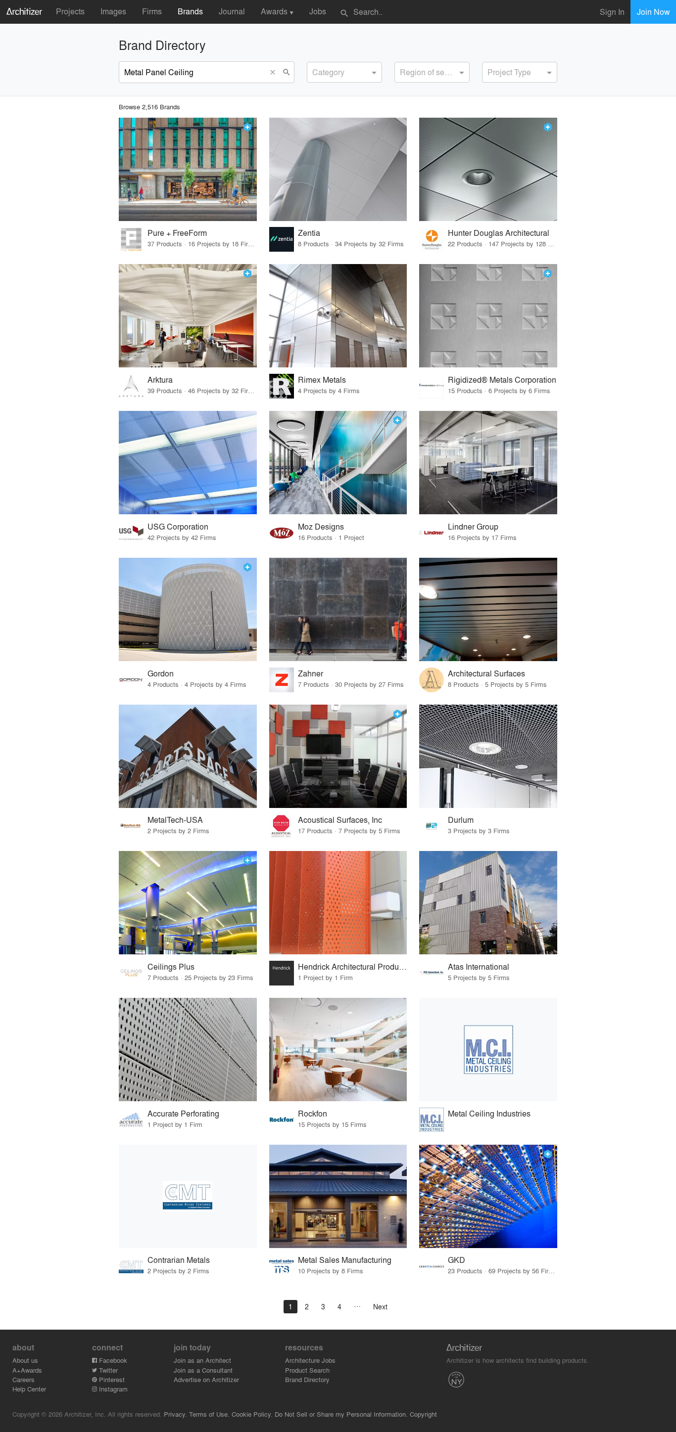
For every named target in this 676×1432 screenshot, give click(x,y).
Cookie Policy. (252, 1414)
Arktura (160, 379)
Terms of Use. (209, 1414)
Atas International (478, 966)
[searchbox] (315, 70)
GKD (456, 1259)
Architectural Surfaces (486, 673)
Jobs (317, 11)
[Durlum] (488, 756)
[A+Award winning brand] (247, 127)
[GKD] (488, 1196)
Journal (232, 11)
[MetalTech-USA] (188, 756)
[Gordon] (188, 609)
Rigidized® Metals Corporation (502, 379)
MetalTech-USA (175, 819)
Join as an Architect (202, 1360)
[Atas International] (488, 902)
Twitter (107, 1370)
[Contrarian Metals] (188, 1196)
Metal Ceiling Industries (489, 1113)
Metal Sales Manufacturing (344, 1259)
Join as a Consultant (203, 1370)
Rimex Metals (322, 379)
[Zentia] (338, 169)
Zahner (310, 673)
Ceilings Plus (170, 966)
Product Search (307, 1370)
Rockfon (312, 1113)
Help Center (29, 1388)
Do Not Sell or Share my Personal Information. (341, 1414)
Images (113, 11)
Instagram (112, 1388)
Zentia (309, 232)
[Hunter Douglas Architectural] (488, 169)
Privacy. (175, 1414)
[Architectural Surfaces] (488, 609)
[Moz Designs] (338, 462)
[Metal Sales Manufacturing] (338, 1196)
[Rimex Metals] (338, 315)
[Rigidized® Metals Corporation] (488, 315)
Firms (152, 11)
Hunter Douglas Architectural (498, 232)
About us (25, 1360)
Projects (70, 11)
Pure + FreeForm (177, 232)
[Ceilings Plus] (188, 902)
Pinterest (111, 1379)
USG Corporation (177, 526)
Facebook (112, 1360)
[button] (275, 72)
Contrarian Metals (178, 1259)
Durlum (461, 819)
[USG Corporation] (188, 462)
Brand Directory (307, 1379)
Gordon (160, 673)
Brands (190, 11)
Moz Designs (321, 526)
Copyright (423, 1414)
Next (380, 1306)
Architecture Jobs (310, 1360)
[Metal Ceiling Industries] (488, 1049)
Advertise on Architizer (206, 1379)
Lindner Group (473, 526)
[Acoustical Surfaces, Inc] (338, 756)
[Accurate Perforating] (188, 1049)
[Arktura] (188, 315)
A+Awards (27, 1370)
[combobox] (344, 72)
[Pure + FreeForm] (188, 169)
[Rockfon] (338, 1049)
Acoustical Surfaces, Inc (340, 819)
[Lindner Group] (488, 462)
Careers (23, 1379)
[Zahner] (338, 609)
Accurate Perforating (183, 1113)
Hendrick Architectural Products (352, 966)
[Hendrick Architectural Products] (338, 902)
